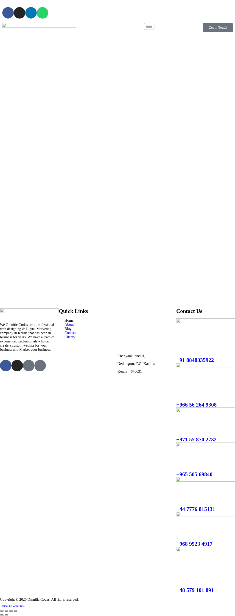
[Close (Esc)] (15, 611)
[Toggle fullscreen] (6, 611)
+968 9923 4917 (194, 544)
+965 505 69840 (194, 474)
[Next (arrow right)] (6, 615)
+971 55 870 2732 (196, 439)
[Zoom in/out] (2, 611)
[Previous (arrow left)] (2, 615)
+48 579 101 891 (195, 590)
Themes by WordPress (12, 606)
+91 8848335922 (195, 360)
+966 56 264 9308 (196, 405)
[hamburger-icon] (149, 26)
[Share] (11, 611)
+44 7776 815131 (195, 509)
